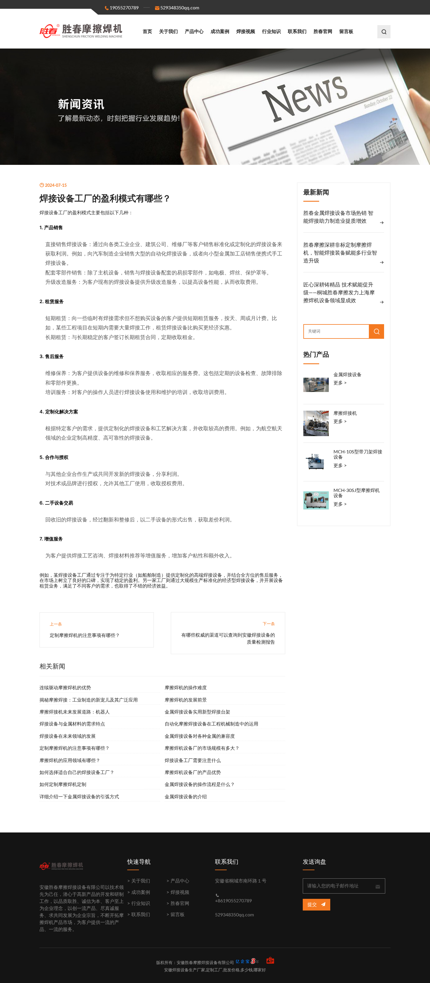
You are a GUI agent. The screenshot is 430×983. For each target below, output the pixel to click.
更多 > (340, 383)
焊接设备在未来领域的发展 (67, 736)
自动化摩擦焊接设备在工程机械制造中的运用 (211, 724)
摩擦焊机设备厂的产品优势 (193, 772)
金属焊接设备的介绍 (186, 796)
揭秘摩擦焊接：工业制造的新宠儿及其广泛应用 (88, 700)
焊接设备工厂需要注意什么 (193, 760)
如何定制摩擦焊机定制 (62, 784)
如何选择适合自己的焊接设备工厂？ (76, 772)
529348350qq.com (179, 8)
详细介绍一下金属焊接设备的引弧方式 (79, 796)
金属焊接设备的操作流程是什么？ (200, 784)
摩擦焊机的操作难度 (186, 687)
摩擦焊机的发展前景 (186, 700)
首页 (147, 31)
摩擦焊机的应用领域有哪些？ (69, 760)
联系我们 (297, 31)
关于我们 (168, 31)
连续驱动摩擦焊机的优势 (65, 687)
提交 (312, 904)
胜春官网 (323, 31)
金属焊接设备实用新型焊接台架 (197, 712)
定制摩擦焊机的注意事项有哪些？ (85, 635)
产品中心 (194, 31)
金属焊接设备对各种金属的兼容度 (200, 736)
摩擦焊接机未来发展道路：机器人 (74, 712)
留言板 (346, 31)
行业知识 (271, 31)
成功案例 (220, 31)
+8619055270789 (233, 901)
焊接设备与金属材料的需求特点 (72, 724)
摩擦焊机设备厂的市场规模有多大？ (202, 748)
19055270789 (124, 8)
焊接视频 (245, 31)
